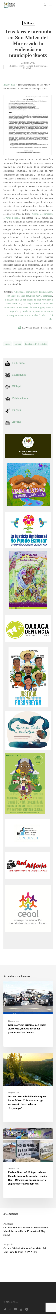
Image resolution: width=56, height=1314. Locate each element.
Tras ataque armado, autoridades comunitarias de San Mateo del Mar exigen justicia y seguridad (28, 307)
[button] (51, 4)
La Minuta (29, 23)
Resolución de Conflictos (35, 66)
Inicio (6, 84)
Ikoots (21, 65)
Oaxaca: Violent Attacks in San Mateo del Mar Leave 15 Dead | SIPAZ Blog (24, 1249)
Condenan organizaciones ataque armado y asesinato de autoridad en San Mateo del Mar (29, 315)
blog (13, 84)
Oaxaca (29, 65)
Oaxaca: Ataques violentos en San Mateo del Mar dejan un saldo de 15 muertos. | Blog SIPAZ (25, 1231)
